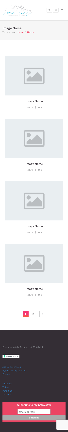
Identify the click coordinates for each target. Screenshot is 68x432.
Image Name (34, 101)
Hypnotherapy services (14, 370)
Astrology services (11, 366)
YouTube (6, 394)
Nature (30, 32)
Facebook (7, 383)
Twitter (5, 387)
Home (21, 32)
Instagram (7, 390)
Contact (6, 374)
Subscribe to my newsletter (34, 405)
